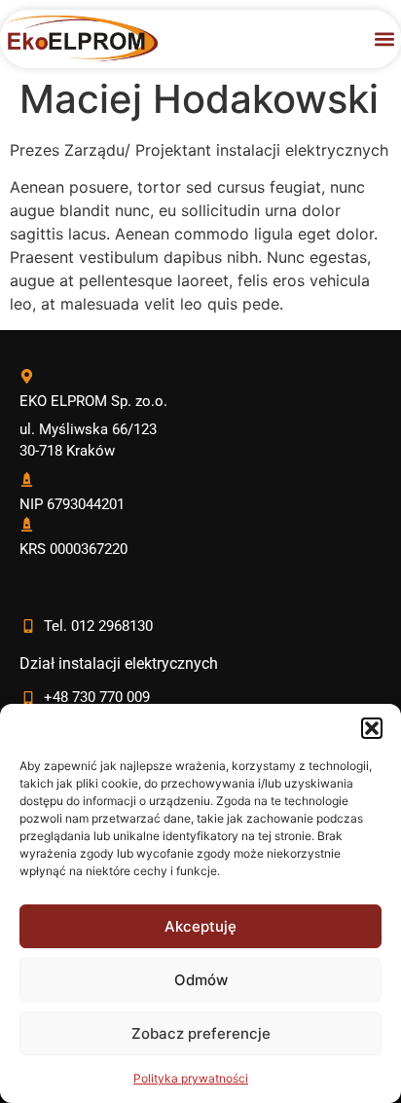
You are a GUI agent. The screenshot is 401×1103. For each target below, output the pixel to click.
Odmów (201, 980)
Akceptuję (200, 926)
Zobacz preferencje (201, 1033)
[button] (372, 728)
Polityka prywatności (190, 1078)
